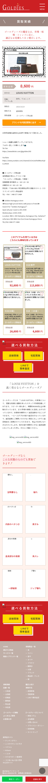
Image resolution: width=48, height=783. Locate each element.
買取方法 (29, 687)
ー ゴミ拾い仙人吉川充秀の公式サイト (12, 761)
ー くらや (6, 753)
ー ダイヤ (29, 659)
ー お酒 (28, 669)
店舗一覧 (6, 687)
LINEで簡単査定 (25, 367)
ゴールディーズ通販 (10, 712)
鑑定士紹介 (30, 684)
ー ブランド (30, 672)
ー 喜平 (28, 656)
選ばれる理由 (8, 650)
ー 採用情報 (30, 729)
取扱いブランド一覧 (10, 656)
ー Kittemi (7, 750)
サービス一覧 (8, 653)
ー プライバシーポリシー (35, 725)
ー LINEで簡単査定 (32, 697)
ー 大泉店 (6, 691)
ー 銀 (27, 679)
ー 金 (27, 650)
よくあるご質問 (9, 715)
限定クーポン (14, 779)
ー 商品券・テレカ (32, 676)
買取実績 (6, 684)
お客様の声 (7, 719)
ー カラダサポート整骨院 (12, 757)
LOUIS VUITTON (25, 92)
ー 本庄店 (6, 707)
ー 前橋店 (6, 697)
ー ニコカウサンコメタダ (12, 744)
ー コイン (29, 653)
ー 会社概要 (30, 719)
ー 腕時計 (29, 666)
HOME (5, 646)
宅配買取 (35, 355)
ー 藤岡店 (6, 700)
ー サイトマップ (32, 732)
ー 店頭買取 (30, 691)
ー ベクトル (7, 747)
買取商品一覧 (31, 646)
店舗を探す (37, 779)
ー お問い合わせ (32, 722)
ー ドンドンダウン (10, 740)
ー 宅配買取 (30, 694)
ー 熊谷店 (6, 704)
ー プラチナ (30, 663)
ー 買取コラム (31, 715)
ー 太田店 (6, 694)
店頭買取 (14, 355)
